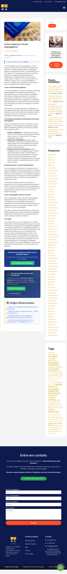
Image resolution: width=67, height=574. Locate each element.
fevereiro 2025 (52, 202)
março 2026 (52, 168)
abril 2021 (51, 316)
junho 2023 (51, 247)
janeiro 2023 (52, 261)
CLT (55, 377)
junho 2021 (51, 311)
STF (61, 427)
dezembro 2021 (53, 295)
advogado (53, 356)
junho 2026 (51, 160)
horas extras (51, 415)
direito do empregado (54, 388)
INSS (53, 419)
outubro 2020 (52, 332)
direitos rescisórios (58, 405)
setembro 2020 (53, 335)
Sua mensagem (10, 508)
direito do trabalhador (54, 392)
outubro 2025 (52, 181)
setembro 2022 (53, 271)
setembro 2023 (53, 242)
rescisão (58, 427)
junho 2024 (51, 218)
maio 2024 (51, 221)
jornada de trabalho (59, 419)
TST (60, 429)
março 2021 (51, 319)
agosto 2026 (52, 154)
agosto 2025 (52, 186)
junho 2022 (51, 279)
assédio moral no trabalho (57, 373)
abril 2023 (51, 253)
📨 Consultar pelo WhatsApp (22, 263)
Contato (27, 550)
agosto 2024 (52, 216)
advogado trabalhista (53, 363)
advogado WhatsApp (53, 370)
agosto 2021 (52, 306)
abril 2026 (51, 165)
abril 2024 (51, 223)
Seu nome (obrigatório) (12, 489)
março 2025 (51, 200)
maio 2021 (51, 314)
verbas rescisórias (53, 431)
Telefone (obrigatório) (12, 502)
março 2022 (51, 287)
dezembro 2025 (53, 176)
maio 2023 (51, 250)
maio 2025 (51, 194)
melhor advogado (58, 421)
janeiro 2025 (52, 205)
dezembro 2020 (53, 327)
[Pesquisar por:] (56, 22)
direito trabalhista (53, 410)
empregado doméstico (53, 413)
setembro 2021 (52, 303)
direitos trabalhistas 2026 (55, 407)
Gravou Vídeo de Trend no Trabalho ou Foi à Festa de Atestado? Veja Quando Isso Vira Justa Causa (55, 89)
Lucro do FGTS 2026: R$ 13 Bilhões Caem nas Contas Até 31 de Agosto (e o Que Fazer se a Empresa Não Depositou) (56, 121)
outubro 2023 (52, 239)
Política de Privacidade (12, 567)
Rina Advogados (30, 540)
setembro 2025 (53, 184)
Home (6, 55)
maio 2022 (51, 282)
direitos (52, 399)
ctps (54, 379)
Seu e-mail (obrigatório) (13, 495)
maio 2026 (51, 162)
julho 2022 (51, 277)
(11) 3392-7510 (48, 1)
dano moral (57, 379)
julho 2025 (51, 189)
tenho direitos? (53, 429)
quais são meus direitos (55, 424)
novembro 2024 (53, 208)
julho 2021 (51, 308)
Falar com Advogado (17, 288)
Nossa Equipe (29, 554)
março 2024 (52, 226)
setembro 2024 (53, 213)
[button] (64, 7)
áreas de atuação (30, 544)
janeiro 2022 (52, 293)
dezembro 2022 (53, 263)
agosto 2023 (52, 245)
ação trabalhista (53, 375)
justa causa (51, 421)
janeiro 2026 (52, 173)
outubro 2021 (52, 301)
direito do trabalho (52, 396)
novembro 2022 (53, 266)
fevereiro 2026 (52, 170)
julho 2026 (51, 157)
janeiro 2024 (52, 231)
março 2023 (51, 255)
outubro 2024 (52, 210)
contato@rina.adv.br (60, 1)
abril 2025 (51, 197)
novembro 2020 (53, 330)
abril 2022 (51, 285)
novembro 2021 (53, 298)
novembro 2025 (53, 178)
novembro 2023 (53, 237)
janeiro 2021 (51, 324)
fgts (59, 414)
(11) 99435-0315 (37, 1)
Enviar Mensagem (14, 293)
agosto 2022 (52, 274)
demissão (50, 380)
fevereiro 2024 (52, 229)
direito (59, 384)
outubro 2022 (52, 269)
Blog (26, 547)
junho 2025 (51, 192)
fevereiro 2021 (52, 322)
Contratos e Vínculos (15, 55)
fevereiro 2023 (52, 258)
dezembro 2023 (53, 234)
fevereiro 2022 (52, 290)
